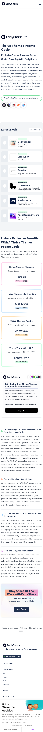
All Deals (23, 628)
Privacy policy (8, 696)
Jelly (4, 673)
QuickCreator (8, 669)
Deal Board (21, 609)
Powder (6, 685)
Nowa (5, 677)
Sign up (21, 410)
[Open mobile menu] (40, 4)
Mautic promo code (9, 628)
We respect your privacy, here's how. (14, 722)
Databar (6, 681)
